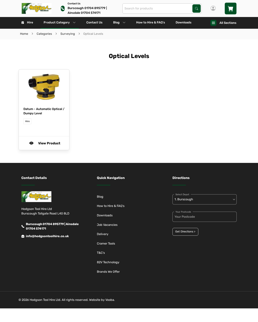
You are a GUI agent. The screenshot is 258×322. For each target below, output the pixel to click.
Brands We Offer (108, 271)
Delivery (102, 234)
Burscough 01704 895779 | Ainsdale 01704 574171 (52, 226)
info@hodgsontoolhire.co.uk (47, 236)
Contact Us (94, 22)
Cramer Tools (106, 243)
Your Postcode (183, 212)
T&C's (101, 253)
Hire (30, 22)
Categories (44, 34)
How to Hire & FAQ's (150, 22)
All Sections (227, 23)
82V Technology (108, 262)
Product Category (57, 22)
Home (24, 34)
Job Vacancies (107, 225)
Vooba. (110, 300)
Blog (116, 22)
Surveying (67, 34)
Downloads (184, 22)
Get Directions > (185, 231)
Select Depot (182, 194)
